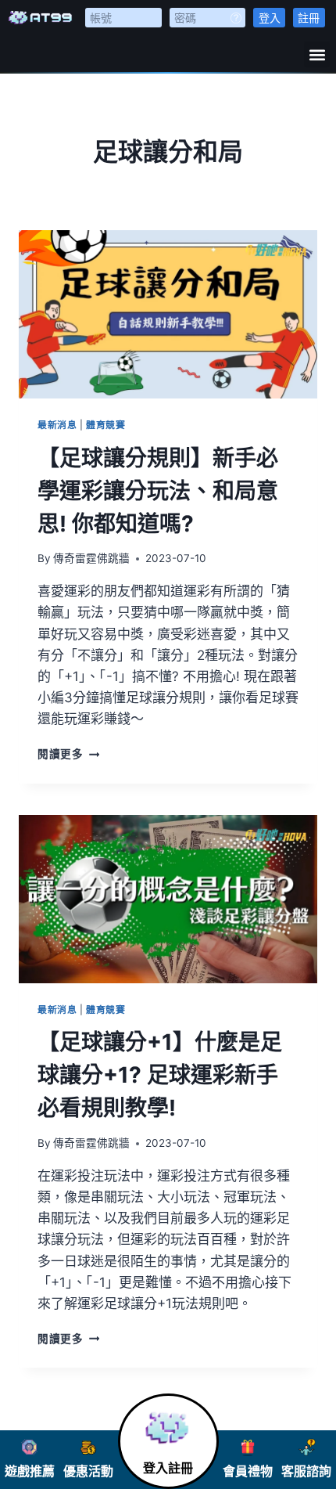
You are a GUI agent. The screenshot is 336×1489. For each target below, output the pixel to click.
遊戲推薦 (30, 1471)
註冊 (309, 17)
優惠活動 (88, 1471)
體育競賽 (105, 425)
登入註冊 (168, 1468)
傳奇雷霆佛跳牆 (91, 558)
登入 (270, 17)
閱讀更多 (68, 754)
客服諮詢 (306, 1471)
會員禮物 (248, 1471)
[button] (317, 54)
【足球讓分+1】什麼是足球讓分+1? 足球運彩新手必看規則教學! (160, 1075)
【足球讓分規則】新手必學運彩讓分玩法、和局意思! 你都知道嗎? (158, 491)
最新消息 (57, 425)
